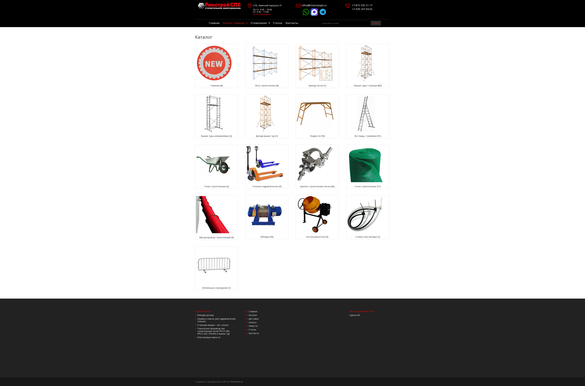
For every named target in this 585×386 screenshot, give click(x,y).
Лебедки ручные (205, 315)
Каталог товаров (233, 23)
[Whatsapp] (306, 14)
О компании (259, 23)
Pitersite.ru (236, 381)
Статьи (277, 23)
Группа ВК (354, 315)
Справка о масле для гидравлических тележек (216, 320)
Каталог (253, 315)
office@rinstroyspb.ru (314, 5)
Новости (253, 325)
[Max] (314, 14)
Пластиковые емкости (208, 337)
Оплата (252, 322)
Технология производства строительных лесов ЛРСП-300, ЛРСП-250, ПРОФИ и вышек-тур (213, 331)
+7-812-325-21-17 (362, 5)
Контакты (292, 23)
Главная (214, 23)
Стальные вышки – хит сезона (212, 325)
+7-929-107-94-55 (361, 9)
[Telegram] (323, 14)
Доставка (254, 318)
